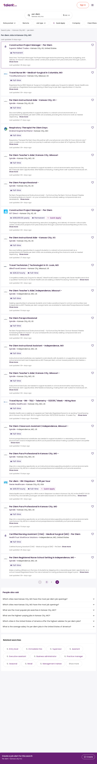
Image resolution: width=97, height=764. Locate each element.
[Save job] (92, 45)
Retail (30, 663)
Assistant (76, 649)
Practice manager (75, 656)
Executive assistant (17, 656)
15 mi (65, 15)
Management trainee (52, 663)
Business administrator (46, 656)
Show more (13, 62)
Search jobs (5, 30)
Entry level (13, 649)
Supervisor (57, 649)
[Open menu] (92, 5)
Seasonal (13, 663)
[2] (57, 582)
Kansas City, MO (19, 30)
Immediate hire (35, 649)
